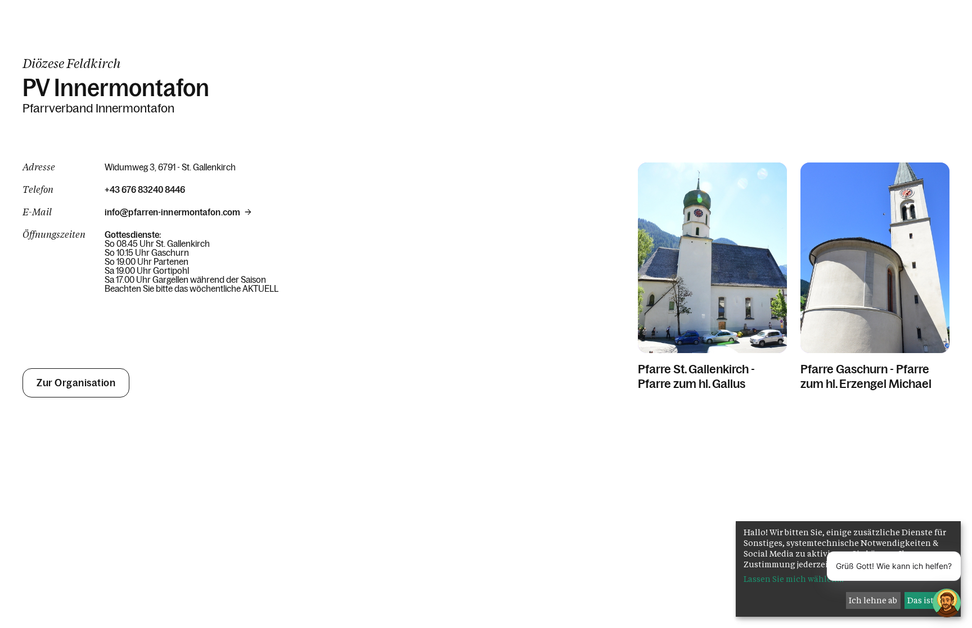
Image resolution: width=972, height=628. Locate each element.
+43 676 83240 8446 (145, 189)
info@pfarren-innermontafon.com (172, 211)
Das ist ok (926, 600)
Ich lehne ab (873, 600)
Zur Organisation (76, 382)
